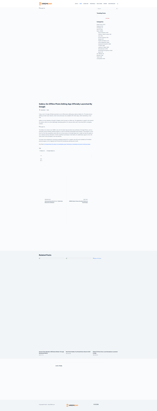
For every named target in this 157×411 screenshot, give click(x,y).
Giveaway (99, 27)
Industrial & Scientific (103, 44)
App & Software (102, 32)
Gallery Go (42, 150)
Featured (99, 26)
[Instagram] (97, 404)
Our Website (99, 53)
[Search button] (117, 8)
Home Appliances (102, 42)
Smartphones (101, 48)
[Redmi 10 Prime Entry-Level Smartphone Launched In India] (105, 304)
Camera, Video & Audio (103, 34)
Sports (99, 52)
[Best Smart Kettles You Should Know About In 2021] (78, 304)
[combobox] (106, 8)
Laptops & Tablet (102, 47)
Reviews (105, 3)
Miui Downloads (111, 3)
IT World (100, 45)
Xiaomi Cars (85, 3)
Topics (98, 57)
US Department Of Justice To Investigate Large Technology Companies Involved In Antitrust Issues (67, 144)
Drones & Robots (102, 37)
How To (76, 3)
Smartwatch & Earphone (104, 50)
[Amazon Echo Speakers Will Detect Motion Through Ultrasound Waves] (51, 304)
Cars (99, 35)
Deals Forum (99, 3)
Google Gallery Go (51, 150)
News (81, 3)
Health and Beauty (102, 40)
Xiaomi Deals (92, 3)
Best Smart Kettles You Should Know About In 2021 (78, 351)
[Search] (117, 3)
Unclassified (99, 58)
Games (99, 39)
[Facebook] (94, 404)
